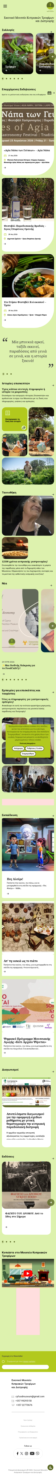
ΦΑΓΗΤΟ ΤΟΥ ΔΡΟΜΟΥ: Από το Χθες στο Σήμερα (24, 1215)
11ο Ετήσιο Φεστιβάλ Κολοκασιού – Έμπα (25, 304)
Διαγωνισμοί (10, 1069)
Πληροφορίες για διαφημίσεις (28, 1432)
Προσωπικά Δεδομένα (28, 1426)
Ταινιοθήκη (9, 492)
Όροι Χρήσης (28, 1420)
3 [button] (10, 78)
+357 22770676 (24, 1405)
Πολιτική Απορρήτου (27, 743)
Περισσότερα (50, 32)
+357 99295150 (23, 1401)
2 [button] (6, 78)
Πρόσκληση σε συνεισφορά (28, 1438)
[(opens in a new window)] (17, 1453)
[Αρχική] (50, 7)
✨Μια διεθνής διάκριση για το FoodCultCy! (18, 667)
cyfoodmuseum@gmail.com (29, 1396)
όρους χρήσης (29, 1361)
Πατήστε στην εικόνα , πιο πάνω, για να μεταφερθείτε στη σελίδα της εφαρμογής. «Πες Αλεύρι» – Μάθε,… (26, 885)
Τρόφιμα (10, 66)
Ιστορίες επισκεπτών (16, 383)
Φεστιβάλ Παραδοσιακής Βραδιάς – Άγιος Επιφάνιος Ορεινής (25, 227)
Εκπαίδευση (9, 815)
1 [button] (2, 78)
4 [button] (14, 78)
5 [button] (18, 78)
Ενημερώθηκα (28, 754)
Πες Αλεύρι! (15, 879)
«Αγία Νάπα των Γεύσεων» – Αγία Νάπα (27, 150)
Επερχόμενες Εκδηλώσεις (19, 89)
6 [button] (22, 78)
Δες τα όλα (50, 585)
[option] (17, 53)
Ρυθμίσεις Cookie (34, 748)
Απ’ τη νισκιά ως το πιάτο (21, 961)
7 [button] (26, 679)
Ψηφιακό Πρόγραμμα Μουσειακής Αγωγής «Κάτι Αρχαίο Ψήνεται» (27, 1040)
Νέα (4, 583)
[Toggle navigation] (5, 6)
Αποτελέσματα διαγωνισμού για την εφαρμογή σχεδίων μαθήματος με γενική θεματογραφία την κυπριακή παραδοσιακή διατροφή (26, 1120)
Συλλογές (8, 30)
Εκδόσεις (8, 1156)
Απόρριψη (18, 748)
